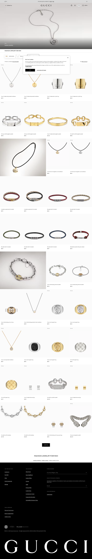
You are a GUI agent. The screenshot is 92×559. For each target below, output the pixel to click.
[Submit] (86, 472)
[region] (46, 65)
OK (30, 70)
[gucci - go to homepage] (46, 5)
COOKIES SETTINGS (30, 494)
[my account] (75, 5)
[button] (46, 445)
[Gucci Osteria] (12, 527)
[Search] (79, 5)
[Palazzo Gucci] (22, 527)
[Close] (67, 57)
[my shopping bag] (71, 5)
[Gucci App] (6, 526)
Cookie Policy (28, 66)
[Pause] (86, 1)
